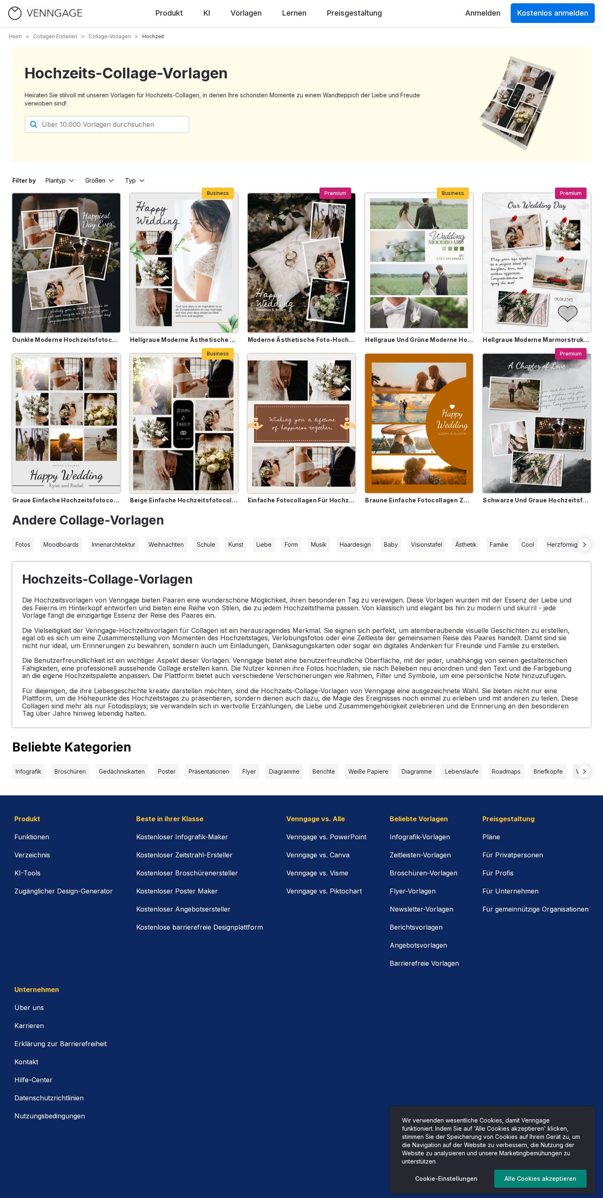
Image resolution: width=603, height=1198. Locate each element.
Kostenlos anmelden (552, 13)
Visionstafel (426, 544)
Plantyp (56, 180)
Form (291, 544)
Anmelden (482, 13)
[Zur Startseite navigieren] (45, 13)
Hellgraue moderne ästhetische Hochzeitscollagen (184, 339)
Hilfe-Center (33, 1080)
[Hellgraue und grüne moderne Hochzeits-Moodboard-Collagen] (419, 262)
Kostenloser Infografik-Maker (182, 837)
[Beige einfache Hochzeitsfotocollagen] (184, 423)
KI (206, 13)
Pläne (491, 837)
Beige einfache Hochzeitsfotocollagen (184, 500)
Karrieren (29, 1026)
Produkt (169, 13)
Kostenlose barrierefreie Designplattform (199, 927)
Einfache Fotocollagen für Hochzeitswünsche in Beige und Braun (302, 500)
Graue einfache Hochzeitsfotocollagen (66, 500)
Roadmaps (506, 771)
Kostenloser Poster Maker (177, 891)
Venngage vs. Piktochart (324, 891)
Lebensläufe (462, 771)
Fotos (23, 544)
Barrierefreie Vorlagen (424, 963)
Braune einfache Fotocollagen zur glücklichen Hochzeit (419, 500)
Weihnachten (166, 544)
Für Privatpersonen (512, 855)
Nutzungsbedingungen (49, 1116)
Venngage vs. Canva (317, 855)
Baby (391, 544)
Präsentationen (209, 771)
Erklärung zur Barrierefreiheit (60, 1044)
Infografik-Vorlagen (420, 837)
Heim (15, 36)
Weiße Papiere (368, 771)
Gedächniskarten (122, 771)
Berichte (324, 771)
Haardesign (355, 544)
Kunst (235, 544)
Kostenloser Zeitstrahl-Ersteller (184, 855)
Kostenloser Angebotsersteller (183, 909)
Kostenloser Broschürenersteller (187, 873)
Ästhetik (466, 544)
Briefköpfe (548, 771)
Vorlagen (246, 13)
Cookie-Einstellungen (446, 1178)
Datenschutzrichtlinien (49, 1098)
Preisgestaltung (354, 13)
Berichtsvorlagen (416, 927)
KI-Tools (27, 873)
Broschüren (70, 771)
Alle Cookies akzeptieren (540, 1178)
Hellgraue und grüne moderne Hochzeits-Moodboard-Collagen (419, 339)
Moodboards (61, 544)
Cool (527, 544)
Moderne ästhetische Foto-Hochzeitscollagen (302, 339)
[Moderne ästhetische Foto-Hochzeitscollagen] (302, 262)
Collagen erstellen (55, 36)
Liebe (264, 544)
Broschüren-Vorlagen (423, 873)
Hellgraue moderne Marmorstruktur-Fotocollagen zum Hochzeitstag (537, 339)
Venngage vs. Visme (317, 873)
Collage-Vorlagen (110, 36)
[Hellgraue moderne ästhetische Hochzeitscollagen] (184, 262)
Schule (206, 544)
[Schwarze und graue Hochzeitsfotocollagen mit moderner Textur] (537, 423)
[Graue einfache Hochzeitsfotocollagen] (66, 423)
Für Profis (498, 873)
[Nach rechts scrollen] (584, 544)
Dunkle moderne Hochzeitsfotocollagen (66, 339)
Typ (130, 180)
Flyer (249, 771)
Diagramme (284, 771)
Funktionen (31, 837)
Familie (499, 544)
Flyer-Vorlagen (413, 891)
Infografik (28, 771)
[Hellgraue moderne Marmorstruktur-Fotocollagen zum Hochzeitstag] (537, 262)
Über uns (29, 1007)
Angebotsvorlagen (418, 945)
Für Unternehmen (510, 891)
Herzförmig (562, 544)
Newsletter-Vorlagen (421, 909)
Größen (95, 180)
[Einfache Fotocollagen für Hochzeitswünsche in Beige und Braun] (302, 423)
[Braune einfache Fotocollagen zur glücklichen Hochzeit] (419, 423)
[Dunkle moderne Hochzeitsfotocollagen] (66, 262)
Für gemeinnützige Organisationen (535, 909)
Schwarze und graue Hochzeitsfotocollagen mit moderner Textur (537, 500)
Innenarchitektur (113, 544)
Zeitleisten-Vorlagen (420, 855)
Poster (167, 771)
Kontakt (26, 1062)
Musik (319, 544)
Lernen (294, 13)
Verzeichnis (32, 855)
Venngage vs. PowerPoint (326, 837)
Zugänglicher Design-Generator (63, 891)
